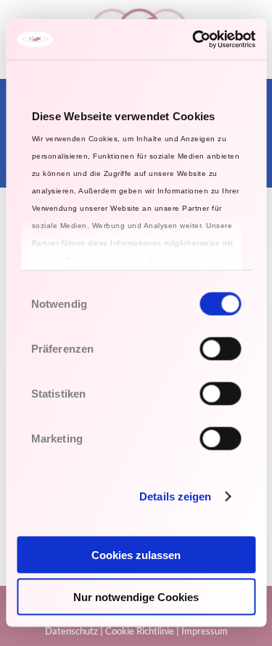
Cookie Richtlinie (139, 631)
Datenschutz (71, 631)
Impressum (204, 631)
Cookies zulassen (136, 554)
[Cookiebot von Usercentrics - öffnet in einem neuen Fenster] (193, 39)
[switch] (220, 348)
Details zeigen (175, 496)
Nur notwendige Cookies (136, 597)
